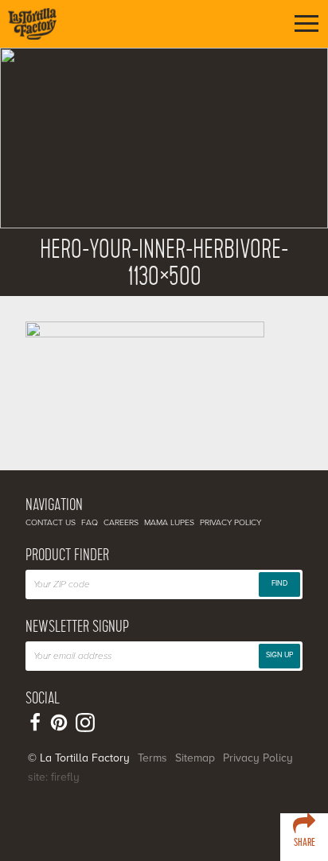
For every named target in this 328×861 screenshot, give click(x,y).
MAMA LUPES (169, 522)
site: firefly (54, 777)
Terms (152, 758)
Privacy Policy (230, 522)
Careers (121, 522)
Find (279, 583)
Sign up (279, 655)
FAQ (89, 522)
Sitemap (195, 758)
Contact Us (50, 522)
